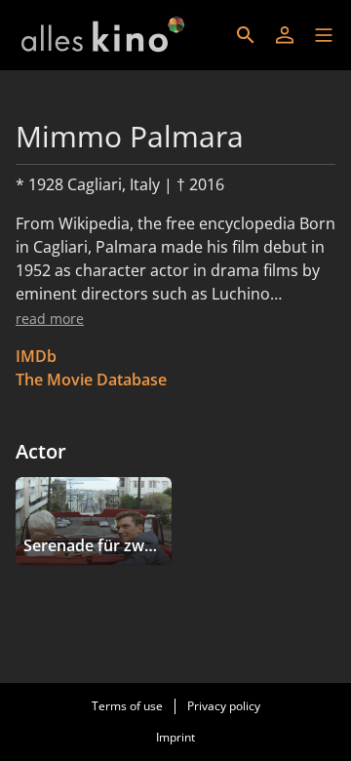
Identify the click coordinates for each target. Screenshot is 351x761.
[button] (323, 35)
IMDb (36, 356)
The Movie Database (91, 379)
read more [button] (50, 318)
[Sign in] (284, 35)
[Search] (245, 35)
